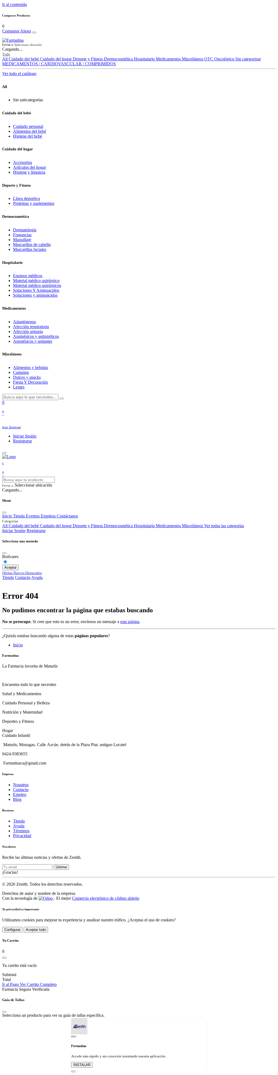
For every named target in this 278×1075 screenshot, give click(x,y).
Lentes (18, 387)
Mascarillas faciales (29, 249)
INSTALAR (81, 1065)
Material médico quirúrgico (36, 280)
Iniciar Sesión (24, 436)
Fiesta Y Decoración (30, 382)
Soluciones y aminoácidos (35, 295)
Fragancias (22, 234)
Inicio (18, 645)
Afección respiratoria (31, 326)
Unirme (61, 867)
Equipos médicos (27, 275)
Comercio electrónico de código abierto (105, 898)
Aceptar (10, 567)
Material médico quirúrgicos (37, 285)
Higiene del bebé (27, 136)
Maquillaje (22, 239)
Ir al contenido (14, 4)
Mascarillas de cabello (32, 244)
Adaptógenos (24, 321)
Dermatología (24, 230)
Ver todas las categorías (224, 525)
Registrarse (22, 441)
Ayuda (37, 577)
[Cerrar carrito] (4, 958)
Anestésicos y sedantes (32, 341)
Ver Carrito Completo (38, 984)
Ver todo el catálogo (19, 73)
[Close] (34, 32)
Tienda (8, 577)
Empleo (19, 794)
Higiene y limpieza (29, 172)
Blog (17, 799)
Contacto (22, 577)
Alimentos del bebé (29, 131)
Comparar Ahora (16, 31)
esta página (129, 621)
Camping (21, 372)
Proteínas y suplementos (33, 203)
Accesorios (22, 162)
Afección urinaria (28, 331)
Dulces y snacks (27, 377)
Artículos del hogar (29, 167)
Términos (21, 830)
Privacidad (22, 835)
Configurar (12, 930)
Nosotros (21, 784)
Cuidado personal (28, 126)
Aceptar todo (36, 930)
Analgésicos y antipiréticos (36, 336)
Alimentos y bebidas (30, 367)
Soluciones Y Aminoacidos (36, 290)
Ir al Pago (11, 984)
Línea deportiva (26, 198)
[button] (139, 45)
